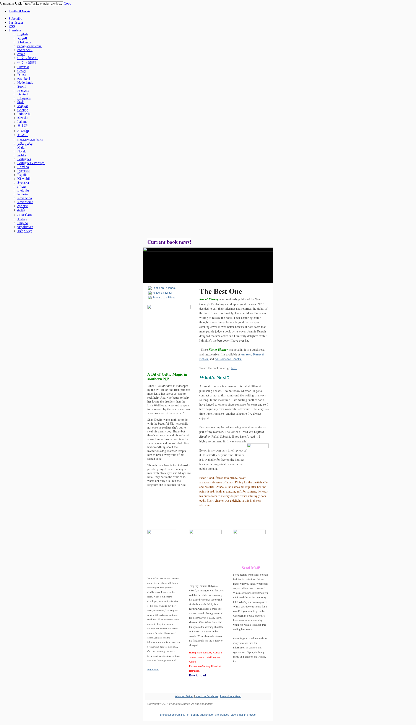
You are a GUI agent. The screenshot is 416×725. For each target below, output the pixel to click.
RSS (12, 26)
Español (22, 175)
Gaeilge (22, 110)
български (24, 50)
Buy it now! (153, 669)
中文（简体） (27, 58)
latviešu (22, 194)
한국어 (22, 135)
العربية (22, 38)
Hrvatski (23, 67)
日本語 (22, 126)
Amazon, (246, 354)
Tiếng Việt (24, 231)
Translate (15, 30)
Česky (21, 71)
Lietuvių (23, 190)
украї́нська (25, 227)
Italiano (22, 121)
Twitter (19, 11)
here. (234, 368)
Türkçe (22, 219)
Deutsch (23, 94)
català (21, 54)
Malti (20, 147)
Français (23, 90)
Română (23, 167)
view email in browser (244, 714)
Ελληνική (24, 98)
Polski (21, 155)
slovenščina (25, 202)
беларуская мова (29, 46)
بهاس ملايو (25, 143)
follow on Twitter (184, 696)
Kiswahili (24, 178)
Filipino (22, 223)
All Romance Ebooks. (228, 359)
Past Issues (16, 22)
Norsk (21, 151)
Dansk (21, 75)
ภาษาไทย (24, 214)
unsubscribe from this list (174, 714)
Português (24, 159)
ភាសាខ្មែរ (23, 131)
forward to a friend (230, 696)
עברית (21, 186)
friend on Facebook (206, 696)
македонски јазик (30, 139)
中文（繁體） (27, 62)
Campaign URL (11, 3)
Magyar (22, 106)
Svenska (23, 182)
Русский (23, 171)
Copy (67, 3)
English (22, 34)
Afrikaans (24, 42)
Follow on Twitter (162, 292)
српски (22, 206)
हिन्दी (20, 102)
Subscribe (15, 18)
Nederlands (25, 82)
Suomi (21, 86)
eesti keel (23, 78)
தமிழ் (21, 210)
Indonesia (24, 114)
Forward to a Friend (164, 297)
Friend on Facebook (164, 288)
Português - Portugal (31, 163)
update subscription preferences (210, 714)
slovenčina (24, 198)
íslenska (22, 117)
